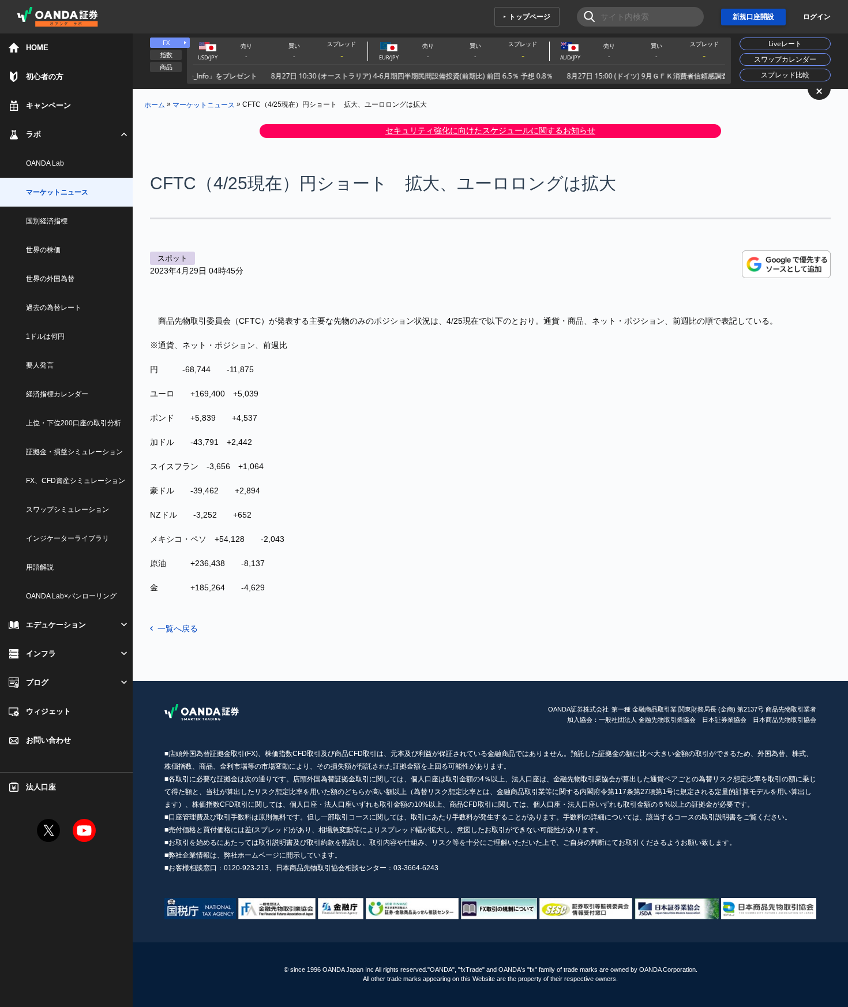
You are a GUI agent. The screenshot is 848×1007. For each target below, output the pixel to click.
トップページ (529, 17)
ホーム (154, 104)
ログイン (817, 17)
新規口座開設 (753, 17)
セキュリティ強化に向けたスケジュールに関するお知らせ (490, 130)
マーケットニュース (203, 104)
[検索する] (586, 17)
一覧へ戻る (177, 628)
